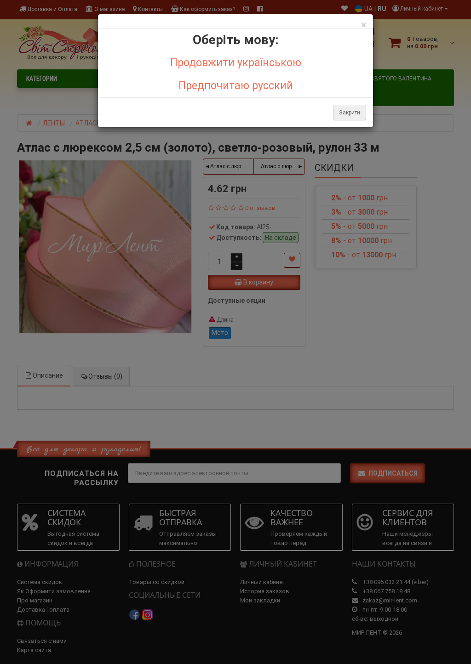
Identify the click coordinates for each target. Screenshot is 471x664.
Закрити (349, 112)
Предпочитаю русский (235, 85)
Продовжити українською (235, 63)
